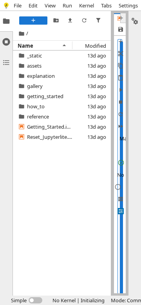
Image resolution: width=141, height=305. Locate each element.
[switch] (26, 300)
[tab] (6, 21)
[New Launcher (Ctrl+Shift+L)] (33, 20)
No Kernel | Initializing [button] (78, 300)
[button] (47, 55)
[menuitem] (17, 5)
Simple (19, 300)
